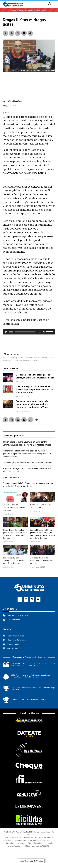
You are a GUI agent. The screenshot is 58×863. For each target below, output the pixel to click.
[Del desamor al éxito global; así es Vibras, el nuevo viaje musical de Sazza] (8, 377)
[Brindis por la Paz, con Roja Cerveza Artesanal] (42, 497)
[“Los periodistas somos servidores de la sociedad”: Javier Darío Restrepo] (15, 550)
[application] (29, 331)
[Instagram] (26, 599)
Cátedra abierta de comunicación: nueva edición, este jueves (14, 507)
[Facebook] (5, 33)
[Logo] (13, 4)
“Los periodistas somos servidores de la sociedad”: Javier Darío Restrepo (14, 560)
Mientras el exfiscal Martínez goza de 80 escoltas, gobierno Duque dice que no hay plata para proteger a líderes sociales (27, 453)
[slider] (50, 331)
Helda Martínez (14, 101)
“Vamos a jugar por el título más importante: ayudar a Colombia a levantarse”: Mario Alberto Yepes (32, 404)
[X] (18, 33)
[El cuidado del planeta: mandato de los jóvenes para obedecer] (42, 550)
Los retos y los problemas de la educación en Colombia (27, 462)
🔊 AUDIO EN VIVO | (40, 10)
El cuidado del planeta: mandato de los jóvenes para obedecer (41, 560)
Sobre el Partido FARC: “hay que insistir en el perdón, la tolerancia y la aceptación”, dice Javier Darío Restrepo (42, 534)
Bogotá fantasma (11, 477)
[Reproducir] (6, 331)
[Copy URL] (30, 33)
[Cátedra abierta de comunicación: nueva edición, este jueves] (15, 497)
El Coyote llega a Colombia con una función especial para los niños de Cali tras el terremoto (34, 389)
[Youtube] (38, 599)
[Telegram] (24, 33)
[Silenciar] (44, 331)
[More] (36, 419)
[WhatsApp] (11, 33)
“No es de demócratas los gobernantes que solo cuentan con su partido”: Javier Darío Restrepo (15, 534)
